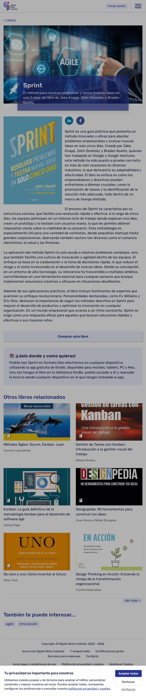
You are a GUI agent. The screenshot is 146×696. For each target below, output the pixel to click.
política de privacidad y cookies (89, 688)
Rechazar (128, 682)
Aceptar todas (128, 673)
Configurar (128, 689)
